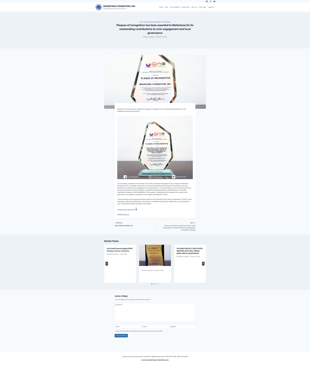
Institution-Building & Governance (150, 22)
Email (145, 326)
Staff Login (202, 7)
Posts (166, 7)
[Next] (203, 264)
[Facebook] (206, 1)
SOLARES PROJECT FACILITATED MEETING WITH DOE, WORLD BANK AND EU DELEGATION (190, 251)
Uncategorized (165, 22)
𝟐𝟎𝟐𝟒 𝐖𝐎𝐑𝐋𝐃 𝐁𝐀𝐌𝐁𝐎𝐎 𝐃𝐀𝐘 (124, 224)
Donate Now (185, 7)
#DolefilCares (124, 214)
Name (117, 326)
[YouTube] (214, 1)
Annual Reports (175, 7)
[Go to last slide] (106, 264)
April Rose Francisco (113, 254)
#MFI (118, 214)
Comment (119, 304)
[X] (210, 1)
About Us (194, 7)
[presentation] (155, 255)
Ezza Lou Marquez (149, 36)
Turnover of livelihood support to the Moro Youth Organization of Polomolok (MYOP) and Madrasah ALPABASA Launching (179, 226)
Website (173, 326)
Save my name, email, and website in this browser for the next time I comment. (139, 331)
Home (161, 7)
